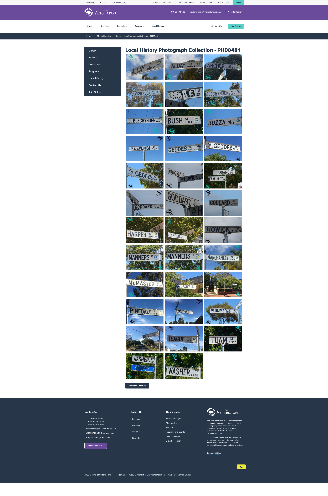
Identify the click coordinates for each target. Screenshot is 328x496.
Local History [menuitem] (96, 78)
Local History (158, 26)
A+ (100, 2)
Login (238, 2)
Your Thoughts (224, 2)
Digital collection (173, 440)
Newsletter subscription (162, 2)
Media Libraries (104, 36)
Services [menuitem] (93, 57)
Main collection (173, 436)
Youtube (136, 431)
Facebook (136, 418)
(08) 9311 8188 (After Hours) (98, 437)
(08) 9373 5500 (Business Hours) (100, 433)
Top (242, 467)
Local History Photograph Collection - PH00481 (137, 36)
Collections (122, 26)
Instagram (136, 425)
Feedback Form (95, 445)
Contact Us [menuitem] (95, 85)
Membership (171, 423)
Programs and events (175, 431)
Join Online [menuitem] (95, 92)
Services (105, 26)
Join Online (235, 26)
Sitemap (121, 474)
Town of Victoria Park (185, 2)
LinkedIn (136, 438)
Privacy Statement (136, 474)
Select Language (120, 2)
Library (90, 26)
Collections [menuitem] (95, 64)
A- (105, 2)
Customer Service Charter (179, 474)
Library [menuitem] (92, 51)
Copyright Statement (156, 474)
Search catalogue (174, 418)
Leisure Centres (205, 2)
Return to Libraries (137, 385)
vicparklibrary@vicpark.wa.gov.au (101, 428)
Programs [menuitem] (94, 71)
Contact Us (216, 26)
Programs (139, 26)
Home (88, 36)
